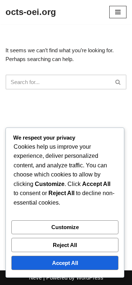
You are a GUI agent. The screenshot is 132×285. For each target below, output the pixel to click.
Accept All (65, 263)
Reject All (65, 245)
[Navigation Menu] (117, 12)
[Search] (118, 82)
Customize (65, 227)
